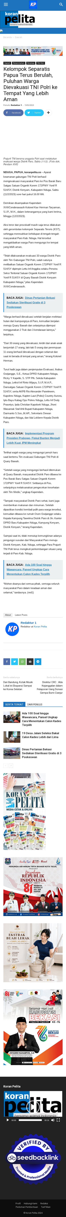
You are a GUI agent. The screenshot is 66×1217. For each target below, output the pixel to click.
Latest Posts (21, 615)
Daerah (18, 37)
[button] (33, 1107)
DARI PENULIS (34, 704)
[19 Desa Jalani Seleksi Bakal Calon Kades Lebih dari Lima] (11, 737)
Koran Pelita (40, 626)
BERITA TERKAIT (14, 704)
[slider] (30, 1120)
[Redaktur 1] (12, 629)
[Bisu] (52, 1120)
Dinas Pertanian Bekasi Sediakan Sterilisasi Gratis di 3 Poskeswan (41, 753)
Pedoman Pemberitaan (27, 1207)
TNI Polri (40, 63)
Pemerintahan (18, 63)
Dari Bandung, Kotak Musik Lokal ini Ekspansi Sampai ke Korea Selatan (18, 686)
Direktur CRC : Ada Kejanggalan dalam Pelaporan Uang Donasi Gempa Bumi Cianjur (50, 687)
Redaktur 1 (16, 105)
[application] (33, 1107)
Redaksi (44, 1203)
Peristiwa (30, 63)
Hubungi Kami (30, 1203)
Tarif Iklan (45, 1207)
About (8, 615)
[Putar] (7, 1120)
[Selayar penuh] (58, 1120)
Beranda (7, 37)
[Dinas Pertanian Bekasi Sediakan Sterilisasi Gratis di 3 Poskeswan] (11, 753)
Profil (18, 1203)
